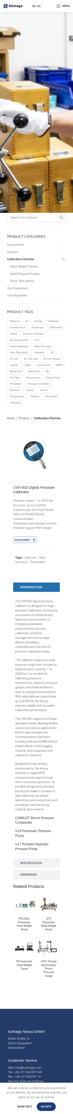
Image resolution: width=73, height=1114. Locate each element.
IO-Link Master (51, 358)
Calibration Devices (20, 259)
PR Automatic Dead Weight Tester (24, 965)
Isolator (14, 365)
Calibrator (53, 321)
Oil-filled (15, 377)
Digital (13, 333)
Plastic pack (53, 377)
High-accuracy (43, 346)
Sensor (30, 390)
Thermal (34, 396)
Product (24, 418)
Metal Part (34, 371)
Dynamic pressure (33, 333)
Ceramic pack (18, 327)
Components (15, 244)
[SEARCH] (61, 217)
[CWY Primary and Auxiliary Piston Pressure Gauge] (49, 947)
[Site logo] (13, 6)
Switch (44, 390)
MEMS (59, 365)
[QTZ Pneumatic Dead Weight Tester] (49, 904)
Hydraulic (39, 352)
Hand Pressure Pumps (25, 273)
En (39, 6)
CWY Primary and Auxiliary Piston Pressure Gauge (49, 968)
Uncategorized (17, 295)
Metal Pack (16, 371)
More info (25, 1106)
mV (48, 371)
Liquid (27, 365)
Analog (38, 321)
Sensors (12, 252)
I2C (52, 352)
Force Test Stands (22, 281)
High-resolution (19, 352)
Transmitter (51, 396)
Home (11, 418)
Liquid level (43, 365)
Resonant (15, 390)
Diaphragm (37, 327)
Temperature (17, 396)
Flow (36, 340)
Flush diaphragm (19, 346)
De (34, 6)
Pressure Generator (38, 383)
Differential (55, 327)
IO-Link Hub (31, 358)
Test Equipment (17, 288)
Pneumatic (16, 383)
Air (26, 321)
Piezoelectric (33, 377)
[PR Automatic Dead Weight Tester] (24, 947)
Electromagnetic (19, 340)
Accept (46, 1106)
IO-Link (14, 358)
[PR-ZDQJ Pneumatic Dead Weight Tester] (24, 904)
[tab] (36, 587)
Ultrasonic (15, 402)
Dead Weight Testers (24, 266)
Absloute (15, 321)
